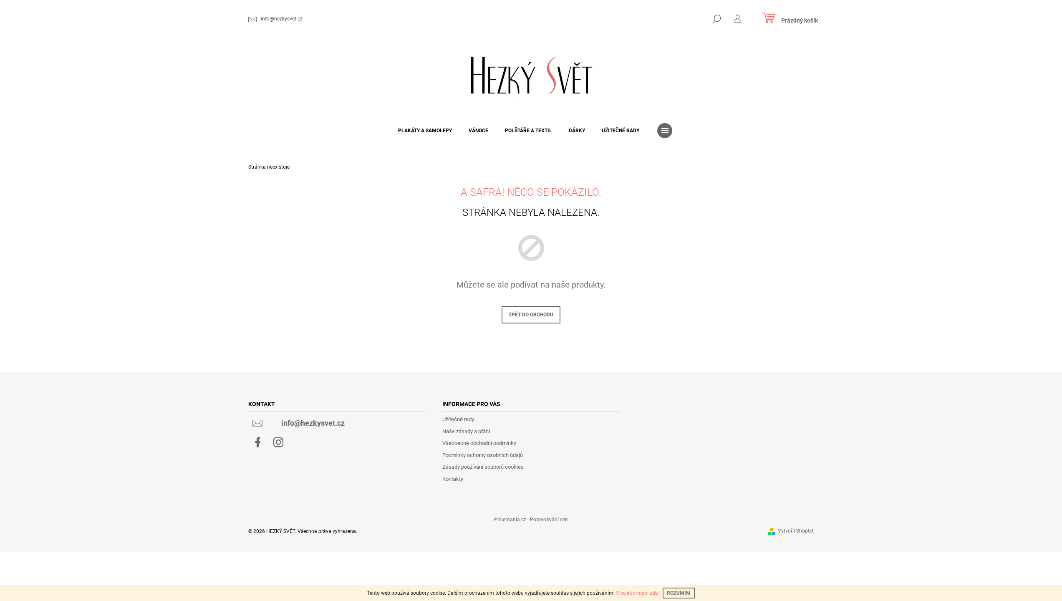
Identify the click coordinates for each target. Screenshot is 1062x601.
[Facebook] (257, 442)
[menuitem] (425, 130)
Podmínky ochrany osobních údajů (482, 455)
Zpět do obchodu (531, 315)
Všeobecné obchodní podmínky (479, 443)
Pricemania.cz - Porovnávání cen (531, 520)
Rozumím (679, 593)
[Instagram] (278, 442)
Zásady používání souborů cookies (483, 467)
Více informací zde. (637, 593)
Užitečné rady (458, 419)
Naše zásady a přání (466, 431)
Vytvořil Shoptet (796, 531)
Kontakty (452, 479)
